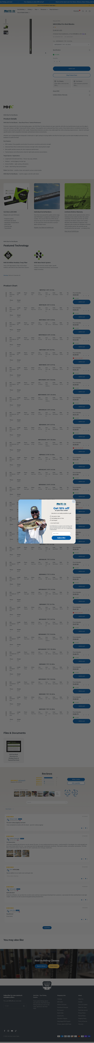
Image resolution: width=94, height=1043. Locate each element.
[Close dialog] (73, 501)
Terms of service (54, 529)
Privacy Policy (69, 528)
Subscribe (61, 538)
